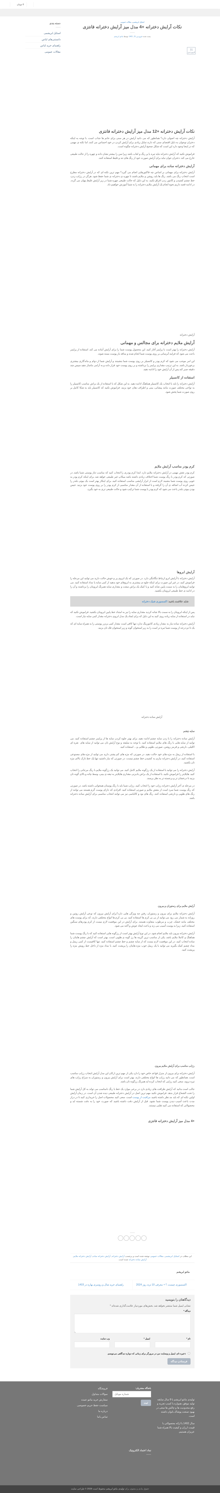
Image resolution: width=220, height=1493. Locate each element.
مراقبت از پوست (141, 1097)
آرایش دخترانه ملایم (82, 1256)
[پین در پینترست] (126, 1238)
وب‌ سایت (105, 1338)
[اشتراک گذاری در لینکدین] (120, 1238)
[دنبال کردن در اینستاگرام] (30, 4)
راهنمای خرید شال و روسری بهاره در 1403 (100, 1284)
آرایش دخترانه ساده (101, 1256)
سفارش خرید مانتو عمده (94, 1399)
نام (188, 1338)
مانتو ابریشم (118, 36)
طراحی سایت (77, 1488)
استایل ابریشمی (138, 22)
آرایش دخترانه (118, 1256)
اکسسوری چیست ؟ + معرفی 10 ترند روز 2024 (161, 1284)
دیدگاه (187, 1311)
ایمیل (147, 1338)
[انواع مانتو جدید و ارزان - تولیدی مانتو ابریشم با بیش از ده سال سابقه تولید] (110, 4)
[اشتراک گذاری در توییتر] (138, 1238)
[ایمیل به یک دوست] (132, 1238)
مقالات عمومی (126, 22)
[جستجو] (37, 4)
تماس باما (102, 1416)
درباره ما (103, 1411)
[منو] (214, 4)
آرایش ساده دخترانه (138, 1259)
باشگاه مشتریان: (143, 1388)
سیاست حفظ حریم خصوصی (92, 1405)
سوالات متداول (100, 1394)
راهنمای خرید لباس (50, 45)
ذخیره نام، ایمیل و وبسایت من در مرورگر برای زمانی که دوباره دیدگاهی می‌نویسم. (146, 1353)
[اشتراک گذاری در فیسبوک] (144, 1238)
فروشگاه (103, 1388)
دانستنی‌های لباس (51, 39)
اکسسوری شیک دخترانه (154, 601)
